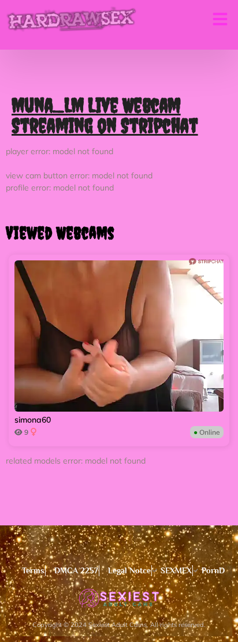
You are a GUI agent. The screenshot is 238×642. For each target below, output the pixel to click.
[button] (220, 19)
